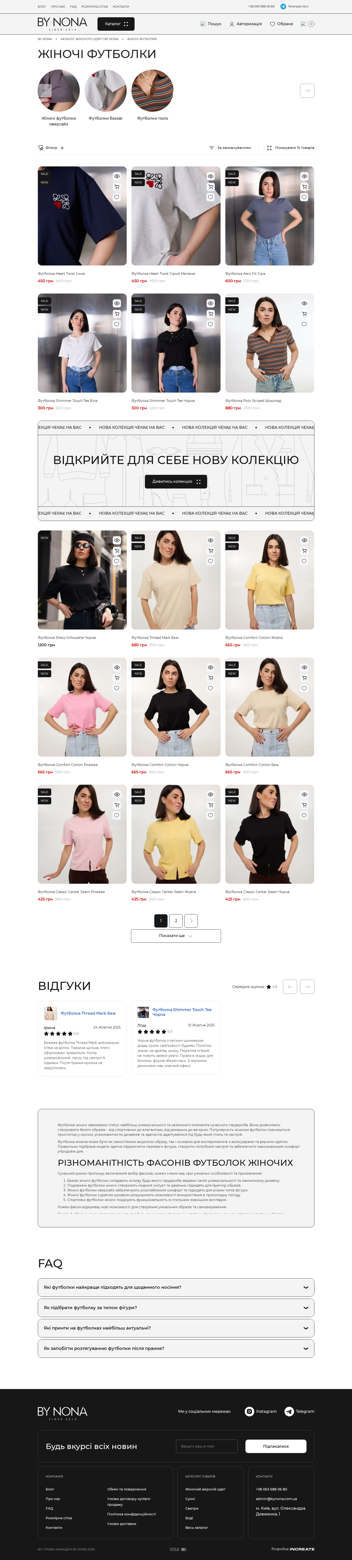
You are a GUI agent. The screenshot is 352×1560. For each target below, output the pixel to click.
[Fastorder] (117, 187)
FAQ (73, 6)
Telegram (305, 1411)
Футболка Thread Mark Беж (155, 638)
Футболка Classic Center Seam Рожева (71, 892)
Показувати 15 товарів (294, 148)
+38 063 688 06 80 (261, 6)
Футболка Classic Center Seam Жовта (163, 892)
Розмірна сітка (94, 6)
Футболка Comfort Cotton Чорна (159, 765)
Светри (192, 1508)
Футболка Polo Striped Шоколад (253, 401)
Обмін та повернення (126, 1489)
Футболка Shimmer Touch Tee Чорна (163, 401)
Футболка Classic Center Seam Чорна (257, 892)
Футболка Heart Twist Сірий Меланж (163, 273)
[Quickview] (117, 176)
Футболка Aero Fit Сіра (245, 273)
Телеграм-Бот (298, 6)
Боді (189, 1518)
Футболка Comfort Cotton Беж (252, 765)
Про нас (58, 6)
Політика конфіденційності (131, 1514)
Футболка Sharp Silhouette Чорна (67, 638)
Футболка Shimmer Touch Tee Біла (67, 401)
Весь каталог (196, 1527)
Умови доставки (121, 1524)
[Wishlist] (116, 197)
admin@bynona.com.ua (276, 1499)
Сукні (190, 1499)
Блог (42, 6)
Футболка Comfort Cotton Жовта (254, 638)
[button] (45, 90)
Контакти (121, 6)
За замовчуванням (233, 148)
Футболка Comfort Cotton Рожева (67, 765)
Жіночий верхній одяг (205, 1489)
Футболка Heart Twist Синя (61, 273)
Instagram (266, 1411)
